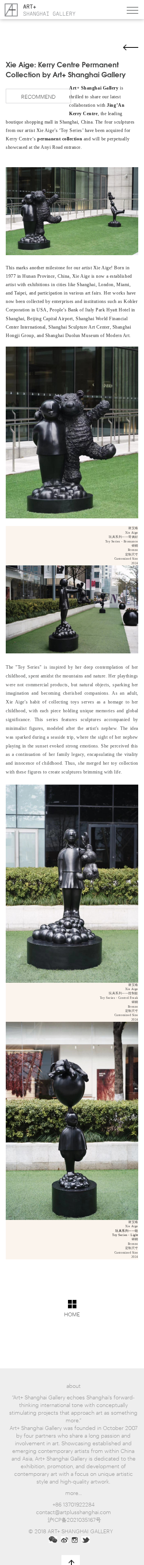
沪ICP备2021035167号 (74, 1519)
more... (73, 1492)
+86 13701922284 (73, 1504)
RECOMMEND (38, 96)
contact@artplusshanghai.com (73, 1511)
